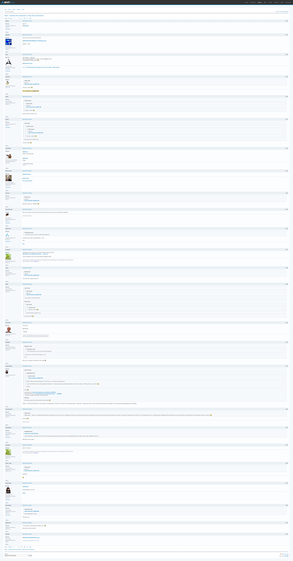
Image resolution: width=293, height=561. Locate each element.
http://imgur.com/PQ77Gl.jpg (31, 433)
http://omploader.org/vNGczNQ (32, 84)
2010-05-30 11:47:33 (27, 21)
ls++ (23, 67)
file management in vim (40, 67)
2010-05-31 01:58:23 (27, 409)
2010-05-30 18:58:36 (27, 209)
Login (23, 9)
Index (5, 9)
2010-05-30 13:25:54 (27, 148)
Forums (260, 2)
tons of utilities (48, 67)
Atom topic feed (284, 554)
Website (8, 29)
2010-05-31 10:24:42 (27, 505)
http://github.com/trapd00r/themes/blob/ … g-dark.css (35, 254)
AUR (282, 2)
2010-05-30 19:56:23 (27, 267)
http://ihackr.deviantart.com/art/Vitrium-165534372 (44, 392)
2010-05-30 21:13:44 (27, 342)
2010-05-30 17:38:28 (27, 193)
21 (21, 18)
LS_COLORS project (29, 67)
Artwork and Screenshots (18, 15)
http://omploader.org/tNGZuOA (35, 378)
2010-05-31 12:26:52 (27, 534)
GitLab (270, 2)
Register (19, 9)
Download (288, 2)
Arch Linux (8, 2)
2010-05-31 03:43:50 (27, 445)
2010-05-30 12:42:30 (27, 119)
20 (19, 18)
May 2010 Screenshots (36, 15)
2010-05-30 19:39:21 (27, 228)
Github (24, 493)
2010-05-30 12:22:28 (27, 54)
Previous (10, 18)
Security (276, 2)
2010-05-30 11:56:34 (27, 34)
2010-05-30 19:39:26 (27, 249)
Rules (9, 9)
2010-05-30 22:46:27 (27, 366)
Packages (252, 2)
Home (246, 2)
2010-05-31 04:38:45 (27, 463)
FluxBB (286, 556)
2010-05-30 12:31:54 (27, 96)
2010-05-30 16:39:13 (27, 170)
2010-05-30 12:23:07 (27, 76)
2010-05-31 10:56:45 (27, 522)
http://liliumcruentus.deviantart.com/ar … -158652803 (49, 393)
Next (30, 18)
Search (13, 9)
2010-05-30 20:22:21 (27, 322)
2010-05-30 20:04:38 (27, 284)
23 (27, 18)
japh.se (57, 67)
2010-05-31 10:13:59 (27, 483)
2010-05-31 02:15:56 (27, 427)
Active (280, 11)
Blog (28, 178)
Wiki (265, 2)
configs (54, 67)
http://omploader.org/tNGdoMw (32, 511)
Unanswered (285, 11)
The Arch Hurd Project (27, 180)
